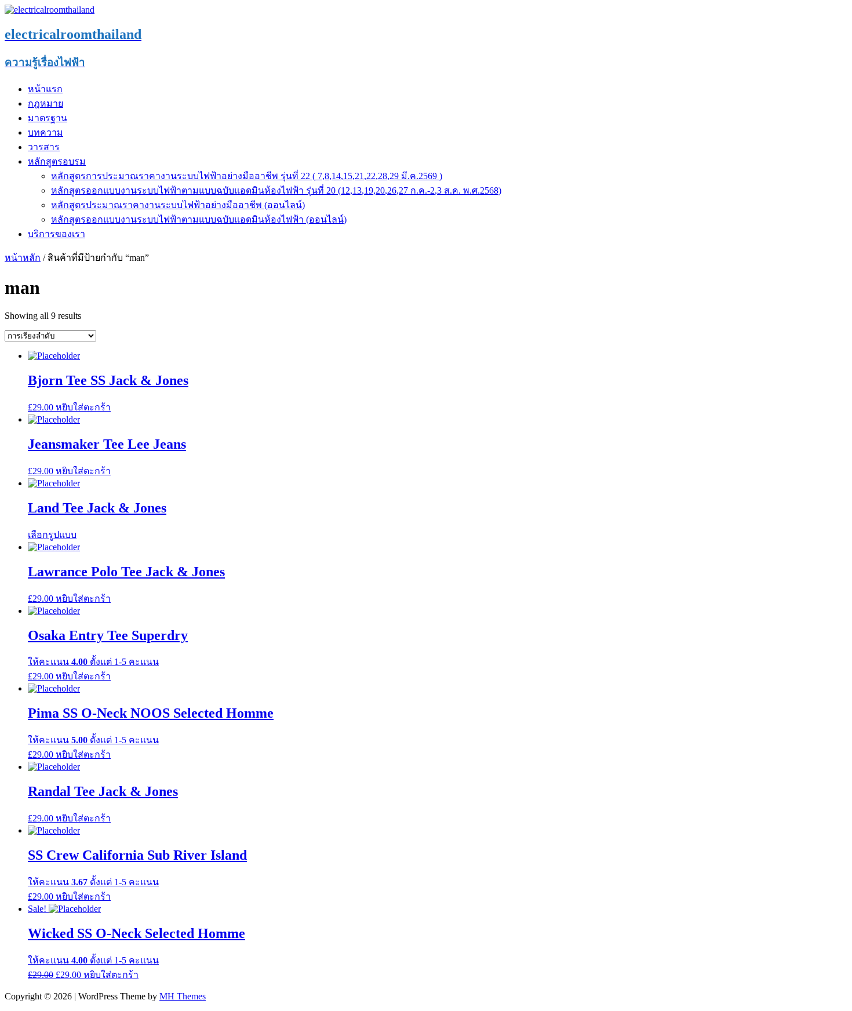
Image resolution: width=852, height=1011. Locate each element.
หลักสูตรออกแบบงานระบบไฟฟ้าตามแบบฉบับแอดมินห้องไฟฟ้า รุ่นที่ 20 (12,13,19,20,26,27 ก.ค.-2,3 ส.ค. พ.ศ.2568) (276, 190)
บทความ (45, 132)
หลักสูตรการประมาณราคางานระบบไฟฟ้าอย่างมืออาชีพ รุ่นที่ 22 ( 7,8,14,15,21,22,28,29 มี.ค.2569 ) (246, 176)
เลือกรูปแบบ (52, 535)
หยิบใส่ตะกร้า (83, 407)
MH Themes (182, 996)
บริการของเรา (56, 234)
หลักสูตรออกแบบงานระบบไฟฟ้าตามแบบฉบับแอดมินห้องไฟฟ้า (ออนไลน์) (199, 219)
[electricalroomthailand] (49, 9)
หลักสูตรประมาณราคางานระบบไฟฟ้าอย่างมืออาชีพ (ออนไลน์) (178, 205)
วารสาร (44, 147)
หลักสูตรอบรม (57, 161)
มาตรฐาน (47, 118)
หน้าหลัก (23, 258)
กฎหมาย (45, 103)
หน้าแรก (45, 89)
